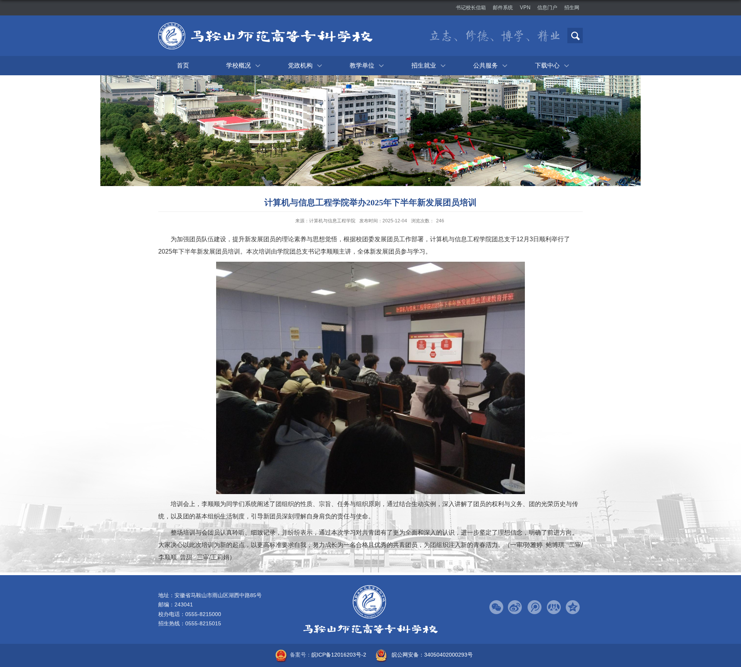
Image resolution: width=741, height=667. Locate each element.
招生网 (571, 7)
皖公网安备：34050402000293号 (432, 655)
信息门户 (547, 7)
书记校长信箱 (471, 7)
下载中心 (547, 65)
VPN (525, 7)
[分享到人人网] (554, 607)
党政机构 (300, 65)
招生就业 (423, 65)
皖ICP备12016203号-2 (338, 655)
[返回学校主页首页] (265, 37)
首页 (183, 65)
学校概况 (238, 65)
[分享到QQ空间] (573, 607)
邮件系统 (503, 7)
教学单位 (362, 65)
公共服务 (485, 65)
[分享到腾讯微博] (534, 607)
